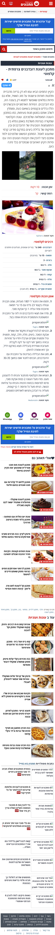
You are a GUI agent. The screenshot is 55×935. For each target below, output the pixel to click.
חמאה (49, 255)
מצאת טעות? (5, 447)
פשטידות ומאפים (19, 919)
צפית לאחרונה (30, 11)
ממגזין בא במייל (27, 763)
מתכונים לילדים (42, 924)
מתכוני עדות (19, 924)
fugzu (35, 327)
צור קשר (46, 930)
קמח (49, 274)
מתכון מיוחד (5, 609)
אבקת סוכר (47, 269)
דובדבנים (47, 247)
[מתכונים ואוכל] (30, 3)
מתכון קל (14, 609)
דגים (35, 916)
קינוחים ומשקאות (36, 919)
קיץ (20, 609)
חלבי (41, 609)
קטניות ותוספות (36, 921)
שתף (5, 85)
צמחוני (24, 609)
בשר (48, 916)
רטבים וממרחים (11, 921)
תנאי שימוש (28, 39)
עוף (42, 916)
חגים (9, 924)
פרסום (18, 933)
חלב (50, 265)
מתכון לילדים (33, 609)
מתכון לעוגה (48, 612)
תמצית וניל (46, 284)
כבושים (30, 924)
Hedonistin (33, 400)
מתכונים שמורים (14, 11)
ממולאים (23, 921)
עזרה (35, 930)
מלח (50, 279)
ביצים (49, 260)
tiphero (39, 235)
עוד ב (41, 617)
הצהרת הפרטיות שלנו (17, 39)
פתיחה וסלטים (25, 916)
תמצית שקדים (45, 288)
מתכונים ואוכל (48, 57)
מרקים (13, 916)
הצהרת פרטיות (32, 933)
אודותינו (25, 930)
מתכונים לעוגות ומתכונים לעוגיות (27, 57)
